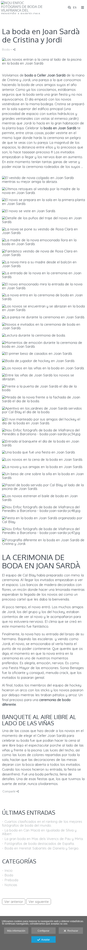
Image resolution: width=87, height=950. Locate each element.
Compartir (9, 791)
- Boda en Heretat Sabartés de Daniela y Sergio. (40, 848)
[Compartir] (14, 49)
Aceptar (45, 939)
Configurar (43, 930)
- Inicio (7, 870)
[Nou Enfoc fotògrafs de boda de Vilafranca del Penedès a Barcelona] (22, 7)
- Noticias (9, 885)
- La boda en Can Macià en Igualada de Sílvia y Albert (39, 832)
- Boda (7, 875)
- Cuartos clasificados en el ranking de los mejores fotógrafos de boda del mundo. (42, 823)
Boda (6, 49)
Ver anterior (13, 901)
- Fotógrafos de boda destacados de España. (38, 843)
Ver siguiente (39, 901)
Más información (16, 930)
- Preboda (10, 880)
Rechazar (72, 930)
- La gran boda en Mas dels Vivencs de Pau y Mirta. (42, 839)
